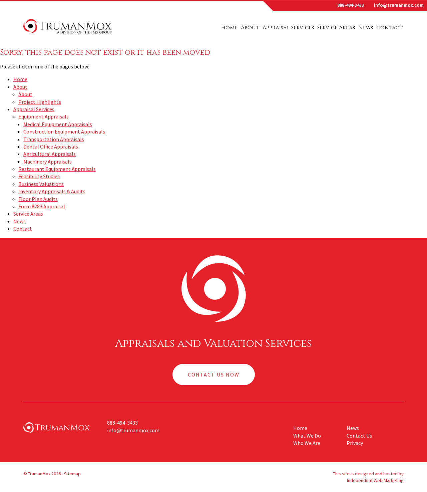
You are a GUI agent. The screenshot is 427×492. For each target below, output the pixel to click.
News (365, 27)
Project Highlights (39, 101)
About (250, 27)
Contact (389, 27)
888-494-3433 (350, 5)
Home (229, 27)
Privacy (355, 443)
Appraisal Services (288, 27)
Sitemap (72, 474)
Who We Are (306, 443)
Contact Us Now (214, 374)
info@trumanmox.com (399, 5)
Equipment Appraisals (43, 116)
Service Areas (336, 27)
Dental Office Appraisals (50, 146)
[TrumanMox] (67, 34)
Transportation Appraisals (53, 139)
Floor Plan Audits (38, 199)
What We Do (307, 435)
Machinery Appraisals (47, 161)
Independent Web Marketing (375, 480)
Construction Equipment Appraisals (64, 131)
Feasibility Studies (39, 176)
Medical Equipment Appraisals (57, 124)
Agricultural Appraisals (49, 154)
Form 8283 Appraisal (41, 206)
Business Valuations (41, 184)
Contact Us (359, 435)
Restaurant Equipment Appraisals (57, 169)
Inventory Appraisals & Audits (51, 191)
